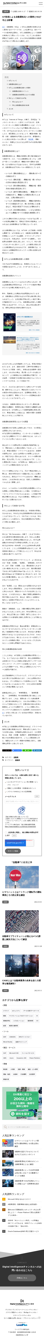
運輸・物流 (6, 1074)
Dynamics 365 (21, 1058)
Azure (12, 1058)
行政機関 (23, 1074)
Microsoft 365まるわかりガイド (19, 1199)
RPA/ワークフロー (24, 1037)
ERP (4, 1037)
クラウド (6, 1011)
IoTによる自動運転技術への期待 (19, 88)
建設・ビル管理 (33, 1069)
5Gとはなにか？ (17, 102)
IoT (3, 27)
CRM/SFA (12, 1037)
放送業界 (32, 1074)
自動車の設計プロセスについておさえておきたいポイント (27, 1153)
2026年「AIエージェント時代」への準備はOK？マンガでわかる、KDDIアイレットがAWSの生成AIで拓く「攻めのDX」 (25, 1223)
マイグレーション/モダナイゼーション (21, 1016)
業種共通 (6, 1079)
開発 (4, 1016)
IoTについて (13, 80)
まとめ (11, 109)
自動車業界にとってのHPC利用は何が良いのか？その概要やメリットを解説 (27, 1173)
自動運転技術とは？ (15, 84)
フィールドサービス (28, 1053)
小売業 (13, 1069)
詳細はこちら (22, 1278)
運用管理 (30, 1021)
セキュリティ (16, 1011)
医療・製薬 (21, 1069)
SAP (4, 1053)
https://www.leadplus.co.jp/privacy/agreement (20, 826)
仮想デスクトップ (21, 1042)
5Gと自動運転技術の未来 (20, 105)
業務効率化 (6, 1021)
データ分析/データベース (31, 1011)
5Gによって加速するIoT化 (17, 98)
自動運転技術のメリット (20, 91)
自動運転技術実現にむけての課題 (23, 95)
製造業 (31, 139)
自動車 (6, 11)
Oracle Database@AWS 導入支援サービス (23, 1231)
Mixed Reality (7, 1042)
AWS (4, 1058)
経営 (4, 1025)
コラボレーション (18, 1021)
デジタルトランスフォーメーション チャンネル (21, 1309)
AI (37, 1016)
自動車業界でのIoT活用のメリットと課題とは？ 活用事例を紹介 (27, 1182)
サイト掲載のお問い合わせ (12, 1318)
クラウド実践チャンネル (14, 1312)
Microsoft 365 (14, 1053)
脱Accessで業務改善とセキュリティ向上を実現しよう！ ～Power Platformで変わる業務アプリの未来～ (24, 1212)
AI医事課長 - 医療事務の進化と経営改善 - (23, 1204)
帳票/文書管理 (13, 1025)
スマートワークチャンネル (22, 1315)
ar (3, 713)
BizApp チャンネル (30, 1312)
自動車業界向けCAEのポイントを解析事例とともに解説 (27, 1162)
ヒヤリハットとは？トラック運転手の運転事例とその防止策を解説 (27, 1143)
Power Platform (35, 1058)
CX (37, 1021)
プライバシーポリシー (30, 1318)
